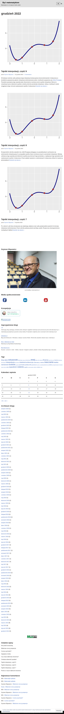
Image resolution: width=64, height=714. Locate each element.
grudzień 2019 (5, 486)
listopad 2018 (5, 514)
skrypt (2, 367)
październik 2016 (6, 572)
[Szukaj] (61, 3)
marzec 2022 (4, 439)
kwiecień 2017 (5, 561)
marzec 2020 (4, 483)
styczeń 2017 (5, 567)
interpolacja (10, 362)
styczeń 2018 (5, 542)
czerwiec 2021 (5, 456)
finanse (45, 360)
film (38, 360)
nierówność (4, 365)
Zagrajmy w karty (6, 654)
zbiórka (35, 367)
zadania (20, 367)
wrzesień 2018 (5, 520)
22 (29, 392)
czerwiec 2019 (5, 495)
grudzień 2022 (5, 425)
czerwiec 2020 (5, 475)
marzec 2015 (4, 622)
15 (29, 388)
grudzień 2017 (5, 545)
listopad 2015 (5, 600)
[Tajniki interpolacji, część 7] (32, 191)
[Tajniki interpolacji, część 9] (32, 43)
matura (42, 362)
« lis (2, 401)
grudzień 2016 (5, 570)
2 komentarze (28, 74)
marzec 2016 (4, 589)
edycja (24, 360)
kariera (22, 362)
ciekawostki (13, 360)
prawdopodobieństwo (44, 364)
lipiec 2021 (4, 453)
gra (53, 360)
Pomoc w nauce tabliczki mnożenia (11, 670)
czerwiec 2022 (5, 433)
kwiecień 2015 (5, 620)
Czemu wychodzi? (6, 651)
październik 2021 (6, 447)
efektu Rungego (57, 80)
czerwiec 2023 (5, 422)
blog (2, 360)
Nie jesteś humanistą (7, 645)
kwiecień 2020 (5, 481)
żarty (41, 367)
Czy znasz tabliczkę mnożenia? (10, 656)
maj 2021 (3, 458)
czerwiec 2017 (5, 558)
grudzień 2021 (5, 445)
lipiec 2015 (4, 611)
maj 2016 (3, 583)
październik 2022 (6, 431)
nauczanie (48, 362)
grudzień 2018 (5, 511)
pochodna (22, 364)
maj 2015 (3, 617)
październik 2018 (6, 517)
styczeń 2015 (5, 628)
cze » (5, 401)
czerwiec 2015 (5, 614)
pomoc (38, 364)
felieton (36, 360)
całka (5, 360)
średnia (38, 367)
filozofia (41, 360)
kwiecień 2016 (5, 586)
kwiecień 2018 (5, 533)
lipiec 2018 (4, 525)
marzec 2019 (4, 503)
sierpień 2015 (5, 609)
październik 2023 (6, 419)
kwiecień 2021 (5, 461)
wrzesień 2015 (5, 606)
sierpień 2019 (5, 492)
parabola (17, 364)
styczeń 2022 (5, 442)
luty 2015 (3, 625)
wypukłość (13, 367)
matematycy (36, 362)
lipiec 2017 (4, 556)
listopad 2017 (5, 547)
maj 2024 (3, 414)
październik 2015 (6, 603)
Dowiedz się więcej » (41, 86)
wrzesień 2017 (5, 553)
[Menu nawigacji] (58, 3)
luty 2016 (3, 592)
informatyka (3, 362)
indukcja (60, 360)
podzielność (34, 364)
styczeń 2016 (5, 595)
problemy (50, 364)
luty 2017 (3, 564)
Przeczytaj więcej (6, 711)
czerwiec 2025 (5, 411)
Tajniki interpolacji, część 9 (14, 71)
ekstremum (28, 360)
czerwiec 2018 (5, 528)
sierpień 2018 (5, 522)
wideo (7, 367)
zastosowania (30, 367)
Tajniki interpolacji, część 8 (14, 145)
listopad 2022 (5, 428)
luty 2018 (3, 539)
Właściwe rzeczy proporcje (8, 648)
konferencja (29, 362)
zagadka (26, 367)
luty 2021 (3, 464)
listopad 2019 (5, 489)
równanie (61, 364)
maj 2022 (3, 436)
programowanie (56, 364)
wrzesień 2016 (5, 575)
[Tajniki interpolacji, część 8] (32, 117)
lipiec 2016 (4, 581)
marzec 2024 (4, 417)
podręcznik (28, 364)
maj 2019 (3, 497)
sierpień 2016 (5, 578)
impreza (56, 360)
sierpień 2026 (5, 408)
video (5, 367)
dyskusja (20, 360)
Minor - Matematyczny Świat (7, 341)
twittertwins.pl (4, 335)
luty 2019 (3, 506)
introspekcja (17, 362)
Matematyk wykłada (9, 678)
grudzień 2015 (5, 597)
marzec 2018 (4, 536)
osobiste (12, 365)
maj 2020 (3, 478)
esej (33, 359)
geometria (50, 360)
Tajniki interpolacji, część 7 (14, 219)
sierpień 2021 (5, 450)
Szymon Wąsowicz (8, 74)
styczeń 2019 (5, 508)
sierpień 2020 (5, 472)
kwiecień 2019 (5, 500)
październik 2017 (6, 550)
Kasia (2, 687)
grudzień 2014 (5, 631)
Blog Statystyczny (5, 347)
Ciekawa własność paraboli (8, 659)
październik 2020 (6, 470)
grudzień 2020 (5, 467)
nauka (56, 362)
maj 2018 (3, 531)
